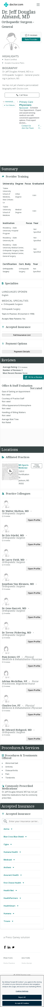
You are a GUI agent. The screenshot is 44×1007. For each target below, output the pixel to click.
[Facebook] (5, 947)
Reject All (22, 997)
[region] (22, 991)
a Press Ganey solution (17, 937)
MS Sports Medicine (24, 466)
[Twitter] (13, 947)
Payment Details (22, 351)
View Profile (36, 466)
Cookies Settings (22, 991)
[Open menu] (38, 4)
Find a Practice (9, 963)
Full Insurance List (22, 335)
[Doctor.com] (13, 4)
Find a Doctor (27, 963)
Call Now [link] (23, 95)
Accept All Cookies (22, 1003)
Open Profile (34, 520)
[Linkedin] (9, 947)
